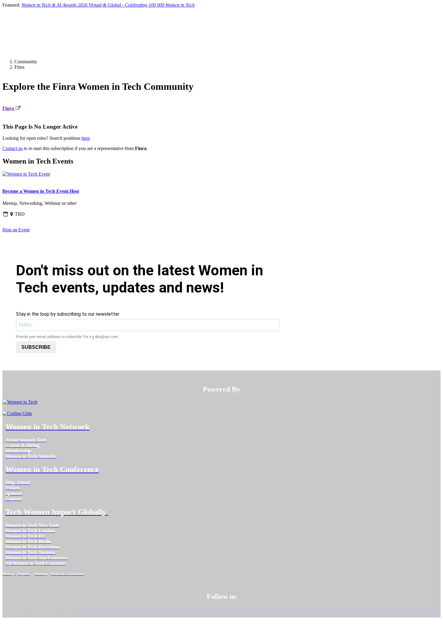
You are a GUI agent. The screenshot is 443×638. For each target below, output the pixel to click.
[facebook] (8, 613)
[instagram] (38, 613)
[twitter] (53, 613)
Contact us (12, 148)
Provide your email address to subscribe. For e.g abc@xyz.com (67, 337)
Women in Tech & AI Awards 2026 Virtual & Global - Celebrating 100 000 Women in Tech (108, 5)
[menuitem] (25, 440)
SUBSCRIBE (36, 347)
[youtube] (68, 613)
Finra (8, 108)
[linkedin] (23, 613)
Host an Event (16, 229)
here (86, 138)
